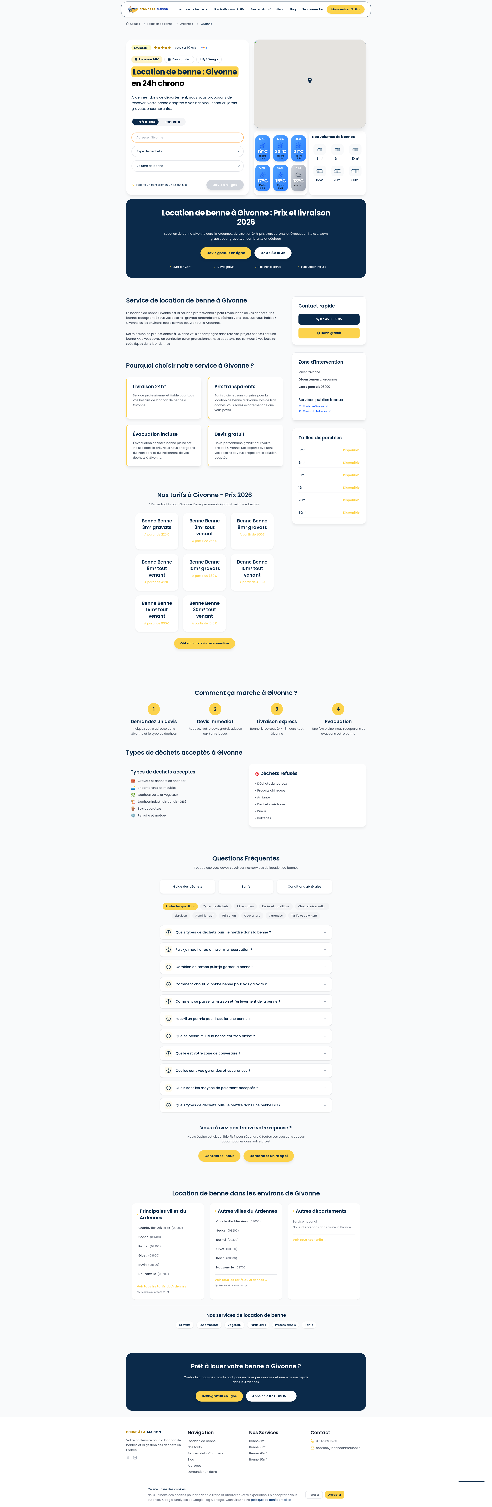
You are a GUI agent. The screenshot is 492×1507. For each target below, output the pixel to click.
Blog (292, 9)
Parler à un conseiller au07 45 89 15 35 (162, 185)
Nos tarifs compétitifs (229, 9)
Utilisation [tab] (229, 916)
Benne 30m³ (258, 1459)
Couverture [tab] (252, 916)
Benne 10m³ (258, 1447)
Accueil (135, 24)
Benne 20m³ (258, 1453)
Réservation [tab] (245, 906)
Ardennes (186, 24)
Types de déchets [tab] (216, 906)
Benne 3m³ (257, 1441)
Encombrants (209, 1325)
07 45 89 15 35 (273, 252)
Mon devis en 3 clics (345, 9)
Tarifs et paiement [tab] (304, 916)
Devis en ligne (225, 184)
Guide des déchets (187, 886)
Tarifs (246, 886)
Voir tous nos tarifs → (310, 1240)
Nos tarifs (195, 1447)
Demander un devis (202, 1472)
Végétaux (234, 1325)
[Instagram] (135, 1458)
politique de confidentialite (271, 1500)
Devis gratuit (330, 333)
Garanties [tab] (276, 916)
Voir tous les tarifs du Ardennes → (163, 1286)
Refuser (314, 1495)
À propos (194, 1465)
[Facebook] (128, 1458)
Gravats (184, 1325)
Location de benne (191, 9)
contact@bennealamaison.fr (338, 1448)
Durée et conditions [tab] (276, 906)
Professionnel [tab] (146, 122)
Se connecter (313, 9)
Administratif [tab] (204, 916)
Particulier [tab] (172, 122)
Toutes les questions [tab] (180, 906)
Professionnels (285, 1325)
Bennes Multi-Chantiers (267, 9)
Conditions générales (304, 886)
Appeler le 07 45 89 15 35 (271, 1396)
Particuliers (258, 1325)
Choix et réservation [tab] (312, 906)
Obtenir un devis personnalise (204, 643)
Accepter (334, 1495)
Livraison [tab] (181, 916)
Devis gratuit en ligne (226, 252)
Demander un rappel (269, 1155)
